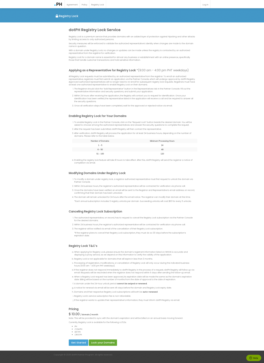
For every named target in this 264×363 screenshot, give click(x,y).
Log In (205, 4)
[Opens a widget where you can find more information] (253, 358)
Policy (84, 4)
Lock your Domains (103, 342)
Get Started (78, 342)
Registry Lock (97, 4)
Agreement (72, 4)
